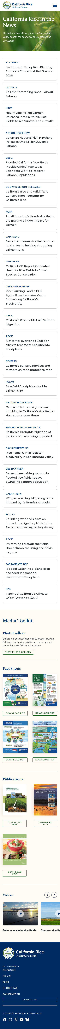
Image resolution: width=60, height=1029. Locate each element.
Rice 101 (7, 976)
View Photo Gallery (18, 652)
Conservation (11, 994)
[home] (17, 5)
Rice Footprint (9, 970)
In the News (10, 988)
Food (6, 982)
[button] (54, 5)
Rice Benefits (11, 966)
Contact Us (30, 999)
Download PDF (15, 713)
